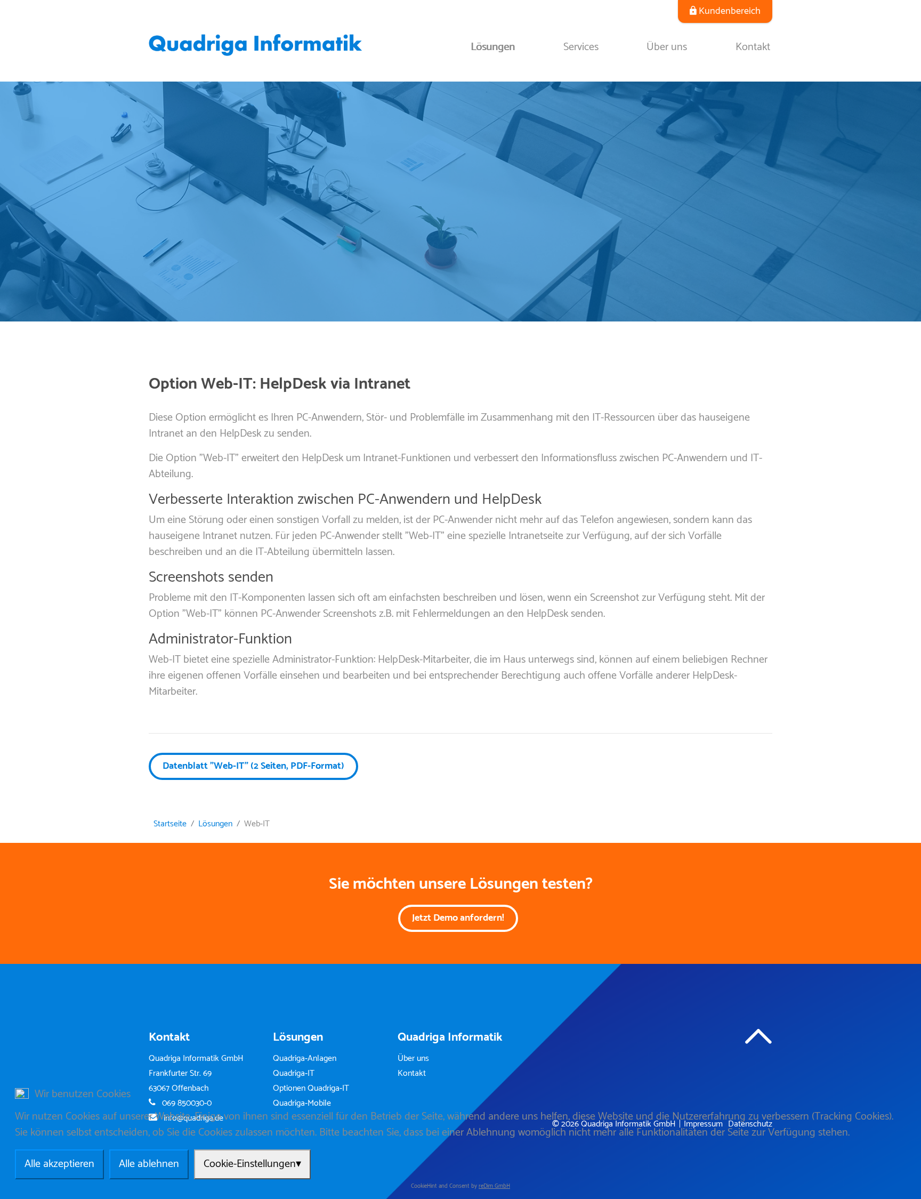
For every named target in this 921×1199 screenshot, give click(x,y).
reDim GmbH (494, 1186)
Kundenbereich (730, 11)
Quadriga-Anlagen (304, 1058)
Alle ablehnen (149, 1164)
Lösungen (493, 47)
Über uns (667, 47)
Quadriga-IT (293, 1073)
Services (581, 47)
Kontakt (753, 47)
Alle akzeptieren (59, 1164)
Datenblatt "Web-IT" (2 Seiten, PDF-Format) (253, 766)
